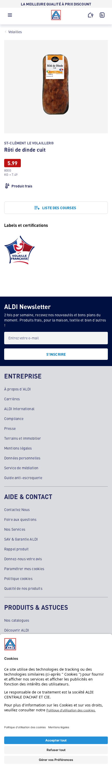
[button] (10, 16)
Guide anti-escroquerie (23, 477)
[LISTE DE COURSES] (102, 15)
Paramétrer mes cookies (24, 568)
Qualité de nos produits (23, 588)
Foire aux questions (20, 519)
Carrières (12, 398)
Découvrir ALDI (16, 630)
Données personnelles (22, 457)
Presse (10, 428)
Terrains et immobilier (22, 438)
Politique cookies (18, 578)
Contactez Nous (17, 509)
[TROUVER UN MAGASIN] (91, 15)
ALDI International (19, 408)
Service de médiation (21, 467)
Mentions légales (18, 448)
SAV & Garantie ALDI (21, 539)
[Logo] (56, 15)
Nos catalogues (16, 620)
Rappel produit (16, 548)
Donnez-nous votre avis (23, 558)
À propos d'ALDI (17, 388)
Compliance (14, 418)
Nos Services (14, 529)
